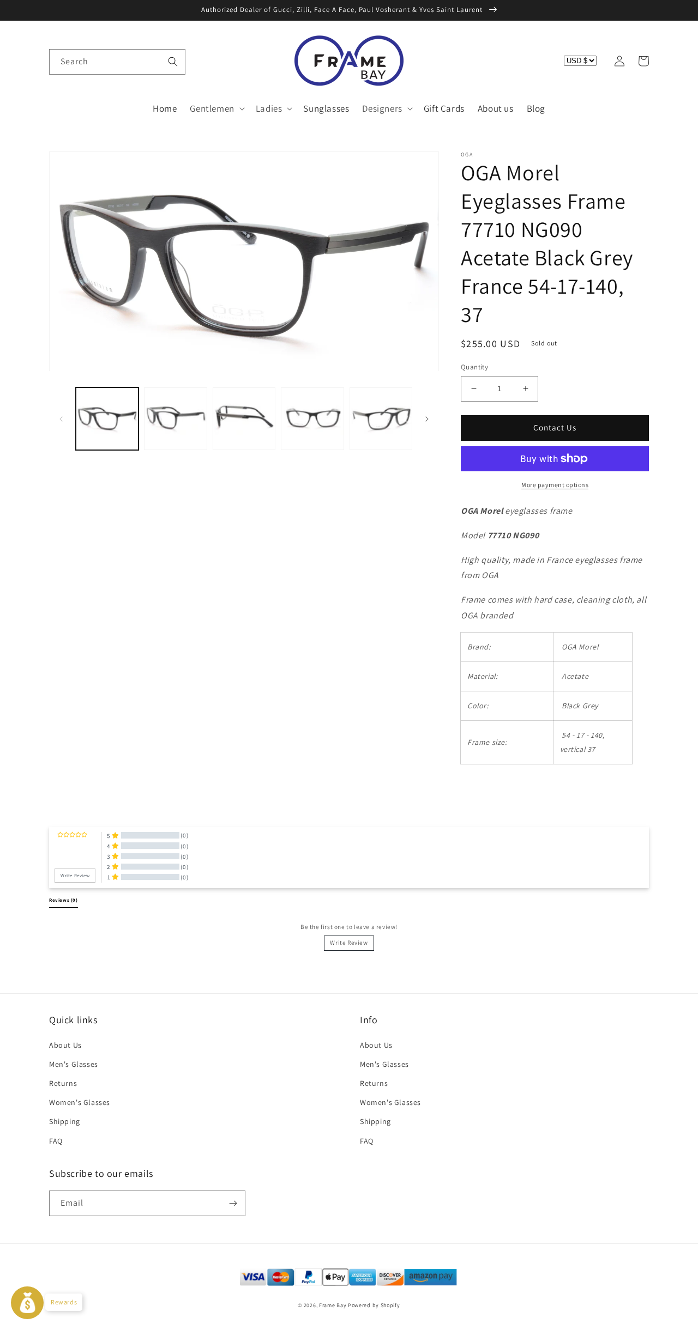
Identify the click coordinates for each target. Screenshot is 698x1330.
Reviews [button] (63, 900)
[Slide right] (427, 419)
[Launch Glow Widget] (27, 1302)
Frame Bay (332, 1305)
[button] (61, 61)
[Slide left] (61, 419)
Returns (63, 1083)
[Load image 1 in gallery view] (107, 418)
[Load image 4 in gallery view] (312, 418)
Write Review (349, 942)
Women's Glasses (79, 1102)
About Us (65, 1045)
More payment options (554, 485)
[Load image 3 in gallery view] (244, 418)
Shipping (64, 1121)
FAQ (56, 1141)
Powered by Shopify (374, 1305)
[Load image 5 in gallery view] (381, 418)
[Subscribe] (233, 1203)
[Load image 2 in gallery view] (175, 418)
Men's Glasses (73, 1064)
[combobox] (117, 62)
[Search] (173, 62)
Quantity (474, 367)
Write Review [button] (75, 875)
